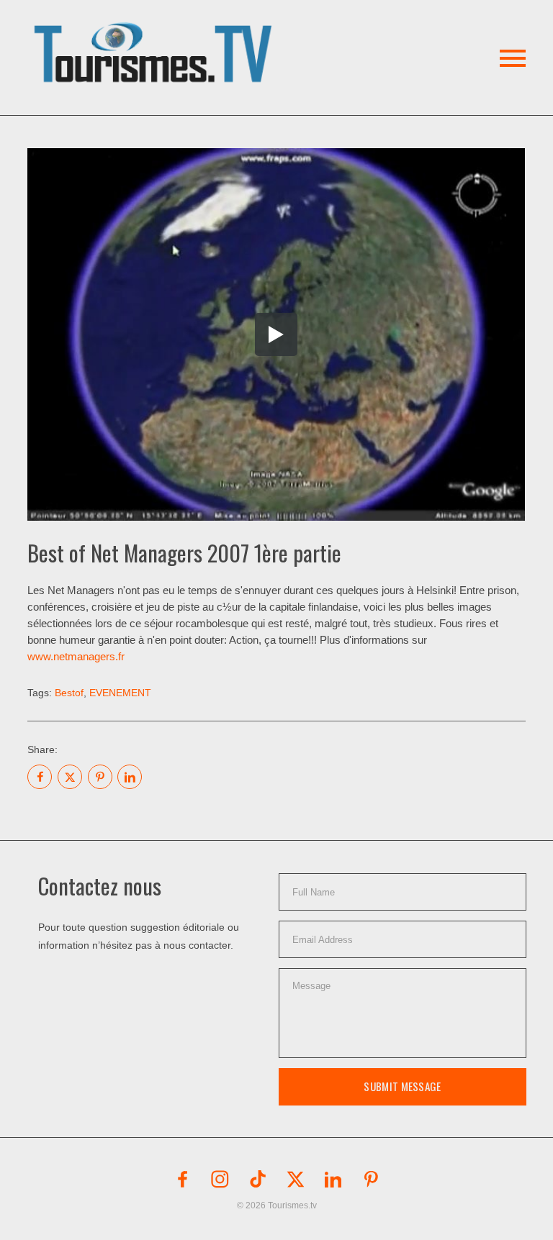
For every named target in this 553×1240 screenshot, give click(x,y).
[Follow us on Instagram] (220, 1179)
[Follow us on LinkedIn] (333, 1179)
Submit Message (402, 1086)
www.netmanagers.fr (76, 656)
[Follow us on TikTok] (257, 1179)
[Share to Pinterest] (100, 777)
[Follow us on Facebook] (182, 1179)
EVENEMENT (120, 692)
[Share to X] (70, 777)
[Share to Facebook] (39, 777)
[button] (155, 35)
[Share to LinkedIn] (129, 777)
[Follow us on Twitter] (295, 1179)
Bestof (69, 692)
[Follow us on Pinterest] (371, 1179)
